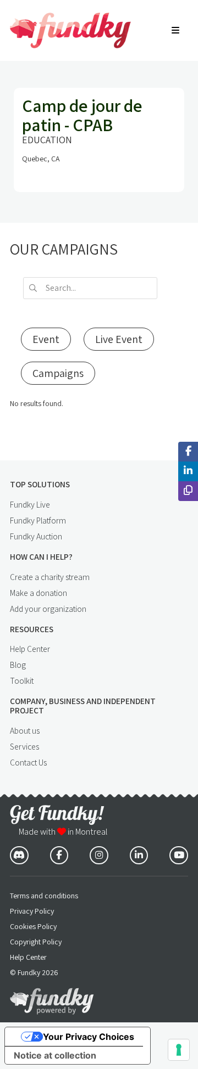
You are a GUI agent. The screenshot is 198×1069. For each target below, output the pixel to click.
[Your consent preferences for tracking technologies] (178, 1049)
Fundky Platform (38, 520)
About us (25, 730)
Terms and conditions (44, 896)
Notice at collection (55, 1055)
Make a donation (38, 592)
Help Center (30, 648)
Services (24, 746)
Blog (18, 664)
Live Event (118, 339)
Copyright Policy (36, 942)
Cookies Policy (33, 926)
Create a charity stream (50, 576)
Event (45, 339)
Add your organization (48, 608)
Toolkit (22, 680)
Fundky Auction (36, 536)
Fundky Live (30, 504)
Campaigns (58, 373)
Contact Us (28, 762)
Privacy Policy (32, 911)
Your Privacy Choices (88, 1036)
